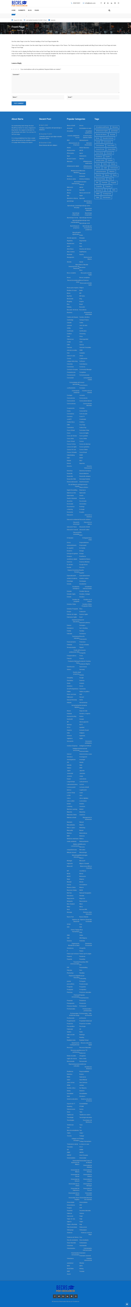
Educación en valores (88, 523)
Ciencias (69, 347)
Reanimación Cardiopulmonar (74, 1044)
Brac (68, 304)
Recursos (70, 1047)
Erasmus (69, 562)
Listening (69, 806)
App (68, 195)
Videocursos (83, 1227)
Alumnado (82, 173)
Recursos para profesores (75, 1051)
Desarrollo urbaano (85, 476)
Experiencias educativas (75, 620)
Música (81, 887)
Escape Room (83, 564)
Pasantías (82, 959)
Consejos (82, 388)
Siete (68, 1096)
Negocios (82, 898)
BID (80, 293)
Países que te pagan (85, 953)
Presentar (70, 1000)
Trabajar (81, 1136)
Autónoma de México (88, 258)
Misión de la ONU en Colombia (86, 867)
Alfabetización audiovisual (87, 162)
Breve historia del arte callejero (48, 145)
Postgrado (70, 989)
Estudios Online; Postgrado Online (87, 605)
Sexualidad (70, 1093)
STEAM (81, 1106)
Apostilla (81, 190)
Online (81, 935)
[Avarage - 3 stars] (15, 69)
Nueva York (70, 917)
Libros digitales (83, 798)
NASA (81, 890)
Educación (70, 515)
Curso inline (70, 438)
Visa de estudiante (72, 1240)
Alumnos (69, 176)
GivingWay (70, 678)
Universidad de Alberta (75, 1171)
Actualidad (70, 131)
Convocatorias (71, 403)
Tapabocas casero (84, 1114)
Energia (81, 551)
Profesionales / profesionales (87, 1009)
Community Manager (85, 369)
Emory (69, 542)
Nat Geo (69, 893)
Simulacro (82, 1096)
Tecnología (70, 1117)
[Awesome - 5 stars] (18, 69)
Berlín (81, 290)
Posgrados (82, 987)
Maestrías (82, 812)
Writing (81, 1268)
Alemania (69, 161)
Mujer (68, 879)
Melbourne (82, 844)
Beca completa (71, 273)
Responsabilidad (84, 1071)
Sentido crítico (71, 1088)
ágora (81, 153)
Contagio (69, 395)
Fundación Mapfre (84, 664)
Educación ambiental (73, 519)
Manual (81, 822)
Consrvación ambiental (75, 391)
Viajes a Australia (72, 1224)
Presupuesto (70, 1003)
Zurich (69, 1274)
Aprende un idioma (72, 198)
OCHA (68, 924)
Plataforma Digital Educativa (74, 976)
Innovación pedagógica (88, 742)
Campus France (84, 320)
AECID (81, 150)
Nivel (68, 909)
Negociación (70, 898)
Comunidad (70, 378)
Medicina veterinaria (73, 838)
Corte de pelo (83, 414)
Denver (69, 463)
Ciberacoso (70, 339)
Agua (68, 156)
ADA (68, 140)
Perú (80, 970)
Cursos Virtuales (72, 452)
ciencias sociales (72, 350)
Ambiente (82, 176)
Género (69, 669)
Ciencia (81, 344)
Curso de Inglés (84, 433)
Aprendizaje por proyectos (74, 227)
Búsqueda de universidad (88, 313)
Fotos (81, 655)
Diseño (81, 495)
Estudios (81, 597)
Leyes (81, 792)
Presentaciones (84, 998)
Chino (81, 336)
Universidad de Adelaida (87, 1166)
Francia (81, 658)
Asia (80, 246)
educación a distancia (88, 516)
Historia (81, 708)
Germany (82, 669)
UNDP (68, 1152)
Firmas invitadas (84, 644)
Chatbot (69, 333)
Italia (80, 765)
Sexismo (81, 1091)
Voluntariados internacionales (87, 1249)
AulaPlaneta (82, 252)
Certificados (83, 331)
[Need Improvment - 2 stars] (13, 69)
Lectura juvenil (71, 787)
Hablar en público (84, 691)
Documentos (71, 506)
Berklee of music (72, 290)
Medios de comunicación (75, 845)
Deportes (82, 463)
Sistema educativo (72, 1099)
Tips (80, 1130)
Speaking (69, 1106)
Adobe (69, 147)
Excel (80, 617)
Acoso (81, 125)
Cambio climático (84, 317)
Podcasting (82, 978)
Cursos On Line (71, 449)
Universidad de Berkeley (87, 1171)
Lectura (81, 784)
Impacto (69, 730)
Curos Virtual (71, 430)
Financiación (83, 639)
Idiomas (69, 724)
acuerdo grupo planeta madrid (87, 136)
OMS (68, 935)
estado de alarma (72, 578)
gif (80, 672)
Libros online (70, 801)
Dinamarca (82, 490)
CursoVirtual (83, 452)
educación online (84, 529)
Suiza (68, 1112)
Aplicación (70, 187)
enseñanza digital (72, 559)
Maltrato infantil (71, 817)
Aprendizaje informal (85, 217)
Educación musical (72, 529)
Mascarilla (70, 830)
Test (68, 1127)
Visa (80, 1237)
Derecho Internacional (88, 467)
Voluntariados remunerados (75, 1254)
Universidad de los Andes (74, 1184)
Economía (70, 512)
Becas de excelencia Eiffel (73, 281)
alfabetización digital (73, 166)
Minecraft (70, 866)
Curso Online (83, 438)
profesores (82, 1018)
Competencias (71, 372)
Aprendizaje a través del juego (73, 206)
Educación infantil (84, 527)
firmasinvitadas (71, 647)
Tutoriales (70, 1147)
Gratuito (81, 683)
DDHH (81, 458)
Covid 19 (81, 416)
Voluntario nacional (85, 1255)
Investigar (82, 759)
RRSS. (68, 1077)
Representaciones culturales (74, 1065)
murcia (69, 884)
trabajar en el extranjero (75, 1139)
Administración (83, 140)
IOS (68, 762)
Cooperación (71, 408)
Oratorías (82, 941)
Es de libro (70, 564)
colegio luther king (72, 361)
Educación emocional (76, 523)
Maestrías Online (72, 815)
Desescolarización (72, 482)
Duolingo (81, 506)
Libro (80, 795)
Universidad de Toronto (87, 1189)
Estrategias (82, 581)
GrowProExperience (72, 689)
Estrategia (70, 581)
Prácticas (69, 992)
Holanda (69, 713)
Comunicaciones (84, 375)
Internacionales (83, 751)
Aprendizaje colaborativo (75, 214)
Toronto (69, 1136)
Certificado (70, 331)
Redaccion (82, 1053)
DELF (80, 460)
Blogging (69, 301)
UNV (80, 1205)
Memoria (82, 847)
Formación (82, 650)
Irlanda (81, 762)
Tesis (81, 1125)
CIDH (68, 344)
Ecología (81, 509)
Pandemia (82, 956)
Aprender (82, 198)
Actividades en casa (85, 128)
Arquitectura (70, 243)
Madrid (81, 809)
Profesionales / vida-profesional (85, 1014)
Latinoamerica (83, 781)
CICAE (69, 342)
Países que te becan (73, 953)
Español (81, 573)
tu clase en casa (84, 1144)
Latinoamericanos (72, 784)
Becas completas (84, 277)
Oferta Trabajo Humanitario (75, 930)
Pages (37, 10)
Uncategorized (107, 193)
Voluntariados (71, 1248)
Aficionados (70, 153)
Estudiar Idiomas (84, 591)
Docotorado (82, 501)
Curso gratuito (83, 436)
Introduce (70, 757)
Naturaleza (70, 895)
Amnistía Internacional (75, 182)
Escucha (81, 567)
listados (81, 803)
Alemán (81, 158)
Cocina (69, 358)
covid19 (69, 419)
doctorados (82, 504)
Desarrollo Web (71, 479)
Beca (80, 270)
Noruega (69, 912)
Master (81, 830)
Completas (82, 372)
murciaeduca (83, 884)
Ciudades (82, 353)
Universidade (70, 1202)
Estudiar (69, 591)
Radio (81, 1032)
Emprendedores (84, 542)
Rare (68, 1037)
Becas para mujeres (73, 287)
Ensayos (69, 556)
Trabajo (81, 1138)
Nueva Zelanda (83, 917)
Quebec (69, 1032)
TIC (80, 1127)
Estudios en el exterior (88, 600)
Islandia (69, 765)
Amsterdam (82, 182)
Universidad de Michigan (87, 1184)
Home (13, 10)
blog (80, 299)
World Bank (70, 1268)
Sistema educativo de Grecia (86, 1100)
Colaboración (83, 358)
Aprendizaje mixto (84, 220)
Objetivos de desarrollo (75, 920)
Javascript (70, 773)
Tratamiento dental (72, 1144)
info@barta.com (90, 3)
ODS (68, 927)
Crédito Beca (71, 422)
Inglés (81, 738)
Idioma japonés (83, 722)
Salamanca (82, 1077)
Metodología (83, 852)
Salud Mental (83, 1080)
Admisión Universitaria (88, 144)
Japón (69, 770)
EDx (80, 532)
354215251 (76, 3)
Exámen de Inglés (72, 614)
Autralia (69, 262)
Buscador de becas (72, 310)
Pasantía (69, 959)
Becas (69, 277)
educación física (72, 527)
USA (80, 1208)
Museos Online (71, 887)
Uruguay (69, 1208)
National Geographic (85, 893)
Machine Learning (72, 809)
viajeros (69, 1221)
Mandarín (69, 822)
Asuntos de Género (85, 249)
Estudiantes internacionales (87, 587)
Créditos (81, 422)
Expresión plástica (84, 622)
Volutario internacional (88, 1259)
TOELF (81, 1133)
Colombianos (83, 364)
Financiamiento (71, 642)
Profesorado (70, 1018)
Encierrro (69, 551)
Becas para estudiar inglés (86, 284)
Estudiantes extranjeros (75, 587)
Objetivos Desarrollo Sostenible (86, 920)
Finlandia (69, 644)
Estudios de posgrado (75, 600)
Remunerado (83, 1061)
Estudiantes (82, 584)
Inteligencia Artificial (85, 746)
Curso (68, 433)
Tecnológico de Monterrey (87, 1121)
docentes (69, 501)
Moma (81, 873)
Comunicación (71, 375)
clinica (81, 356)
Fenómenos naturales (75, 637)
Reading (81, 1037)
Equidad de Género (84, 559)
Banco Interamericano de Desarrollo (74, 266)
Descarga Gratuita (84, 479)
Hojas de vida (83, 711)
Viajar (81, 1216)
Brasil (81, 304)
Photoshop (70, 973)
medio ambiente (71, 841)
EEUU (80, 535)
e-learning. (70, 509)
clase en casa (71, 356)
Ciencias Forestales (85, 347)
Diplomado (82, 493)
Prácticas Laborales (85, 992)
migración (70, 863)
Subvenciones (71, 1109)
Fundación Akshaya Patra (73, 662)
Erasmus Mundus (84, 562)
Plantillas (82, 973)
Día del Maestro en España (73, 485)
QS (80, 1029)
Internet (69, 754)
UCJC (81, 1147)
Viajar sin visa (71, 1219)
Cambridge (70, 320)
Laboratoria (82, 779)
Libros (69, 798)
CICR (80, 342)
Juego (81, 776)
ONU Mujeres (83, 938)
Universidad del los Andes (73, 1194)
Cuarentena (70, 427)
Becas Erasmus (84, 280)
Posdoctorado (83, 984)
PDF (68, 967)
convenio (82, 395)
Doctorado (70, 504)
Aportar (69, 190)
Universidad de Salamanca (75, 1189)
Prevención (82, 1003)
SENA (68, 1085)
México (81, 858)
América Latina (71, 179)
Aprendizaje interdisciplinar (75, 221)
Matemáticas (83, 833)
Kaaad (69, 779)
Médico (81, 838)
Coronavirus (70, 414)
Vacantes (70, 1210)
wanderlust (70, 1263)
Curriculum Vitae (84, 430)
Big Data (69, 296)
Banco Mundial (83, 264)
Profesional (82, 1006)
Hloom (69, 711)
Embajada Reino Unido (87, 539)
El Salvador (70, 538)
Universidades (83, 1202)
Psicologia (82, 1026)
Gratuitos (69, 686)
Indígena (81, 733)
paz (80, 965)
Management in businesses (87, 818)
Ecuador (81, 512)
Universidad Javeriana (88, 1194)
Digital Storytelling (72, 490)
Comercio (82, 367)
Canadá (69, 322)
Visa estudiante (83, 1240)
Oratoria (69, 941)
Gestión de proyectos (76, 673)
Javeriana (82, 773)
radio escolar (71, 1034)
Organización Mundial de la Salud (73, 944)
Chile (68, 336)
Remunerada (70, 1061)
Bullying (69, 307)
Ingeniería (82, 735)
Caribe (81, 322)
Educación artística (85, 519)
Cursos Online (83, 449)
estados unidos (83, 578)
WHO (68, 1266)
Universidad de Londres (87, 1180)
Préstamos (82, 1000)
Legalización (83, 790)
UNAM (81, 1149)
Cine (68, 353)
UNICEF (69, 1155)
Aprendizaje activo (84, 205)
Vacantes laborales (85, 1210)
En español (70, 548)
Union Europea (83, 1155)
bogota (81, 301)
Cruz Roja (82, 425)
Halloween (70, 697)
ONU (68, 938)
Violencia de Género (73, 1237)
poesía (69, 981)
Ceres (81, 328)
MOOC (69, 876)
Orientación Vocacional (88, 944)
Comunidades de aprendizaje (74, 383)
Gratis (68, 683)
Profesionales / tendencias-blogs (74, 1014)
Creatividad (82, 419)
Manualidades (71, 825)
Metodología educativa (75, 856)
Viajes (81, 1221)
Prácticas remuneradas (75, 996)
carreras (69, 325)
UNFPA (81, 1152)
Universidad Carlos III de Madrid (85, 1161)
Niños (81, 907)
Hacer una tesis (71, 694)
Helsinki (69, 702)
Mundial (69, 882)
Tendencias (70, 1125)
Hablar (69, 691)
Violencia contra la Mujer (86, 1233)
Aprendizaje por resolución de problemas (87, 227)
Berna (68, 293)
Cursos (81, 441)
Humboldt (70, 719)
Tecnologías (70, 1120)
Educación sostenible (76, 533)
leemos (69, 790)
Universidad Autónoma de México (75, 1162)
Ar (80, 232)
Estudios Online (71, 604)
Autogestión (70, 257)
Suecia (81, 1109)
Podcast (81, 976)
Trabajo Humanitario (85, 1141)
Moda (68, 873)
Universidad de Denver (75, 1175)
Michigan (69, 861)
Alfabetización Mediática (75, 171)
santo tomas (71, 1082)
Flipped (81, 647)
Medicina (82, 836)
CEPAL (69, 328)
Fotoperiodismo (71, 655)
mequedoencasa (72, 849)
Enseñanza (82, 556)
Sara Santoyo (83, 1082)
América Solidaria (84, 179)
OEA (80, 927)
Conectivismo (83, 385)
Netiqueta (70, 901)
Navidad (81, 895)
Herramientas (83, 702)
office (81, 930)
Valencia (69, 1213)
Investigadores (71, 759)
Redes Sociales (71, 1056)
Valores (81, 1213)
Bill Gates (82, 296)
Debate (69, 460)
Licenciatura (83, 801)
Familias (81, 631)
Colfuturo (82, 361)
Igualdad (81, 727)
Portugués (82, 981)
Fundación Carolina (85, 661)
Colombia (70, 364)
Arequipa (82, 238)
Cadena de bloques (72, 317)
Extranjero (82, 625)
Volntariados (83, 1243)
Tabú (80, 1112)
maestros (82, 815)
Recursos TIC (83, 1050)
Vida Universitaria (72, 1227)
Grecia (81, 686)
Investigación (83, 757)
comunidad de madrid (88, 378)
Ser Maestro (83, 1088)
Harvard (81, 697)
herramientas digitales (75, 706)
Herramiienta (83, 705)
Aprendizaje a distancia (88, 202)
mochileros (82, 871)
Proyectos (70, 1023)
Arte (80, 243)
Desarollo (69, 473)
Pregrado (82, 995)
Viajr (80, 1224)
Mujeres (81, 879)
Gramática (70, 680)
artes (68, 246)
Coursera (69, 416)
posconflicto (70, 984)
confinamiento (71, 388)
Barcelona (82, 267)
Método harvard (71, 852)
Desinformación (84, 482)
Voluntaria (70, 1245)
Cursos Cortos (71, 444)
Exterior (69, 625)
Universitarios (71, 1205)
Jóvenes (69, 776)
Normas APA (83, 909)
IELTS (81, 724)
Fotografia (82, 653)
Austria (81, 254)
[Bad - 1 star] (12, 69)
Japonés (81, 770)
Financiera (82, 642)
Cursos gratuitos (84, 447)
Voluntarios (70, 1258)
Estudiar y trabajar (84, 594)
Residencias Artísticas (88, 1067)
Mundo (81, 882)
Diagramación (83, 484)
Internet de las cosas (85, 754)
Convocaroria (83, 398)
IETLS (68, 727)
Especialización (71, 575)
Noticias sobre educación (87, 913)
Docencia (82, 498)
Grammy (81, 680)
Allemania (82, 171)
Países (81, 951)
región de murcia (72, 1058)
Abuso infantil (71, 125)
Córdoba (81, 408)
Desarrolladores (84, 473)
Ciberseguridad (83, 339)
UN (68, 1149)
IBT (68, 722)
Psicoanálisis (71, 1026)
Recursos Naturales (85, 1047)
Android (81, 184)
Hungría (81, 719)
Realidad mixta (71, 1040)
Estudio (69, 597)
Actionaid (69, 128)
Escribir (69, 567)
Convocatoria (71, 401)
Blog (30, 10)
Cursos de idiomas (84, 444)
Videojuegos (83, 1230)
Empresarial (82, 545)
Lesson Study (71, 792)
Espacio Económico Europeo (73, 571)
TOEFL (69, 1133)
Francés (69, 658)
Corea (68, 411)
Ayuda (81, 262)
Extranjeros (70, 628)
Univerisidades (71, 1158)
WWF (68, 1271)
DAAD (81, 455)
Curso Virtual (71, 441)
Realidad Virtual (83, 1040)
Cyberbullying (71, 455)
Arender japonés (72, 238)
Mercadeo (82, 849)
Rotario (81, 1074)
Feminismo (82, 633)
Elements (21, 10)
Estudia (69, 584)
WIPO (81, 1266)
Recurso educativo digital (86, 1044)
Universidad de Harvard (75, 1180)
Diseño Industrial (72, 498)
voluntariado (83, 1245)
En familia (82, 548)
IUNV (80, 768)
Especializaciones (84, 575)
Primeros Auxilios (72, 1006)
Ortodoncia (70, 948)
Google (81, 678)
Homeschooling (71, 716)
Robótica (69, 1074)
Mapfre (81, 825)
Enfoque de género (72, 553)
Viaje (80, 1219)
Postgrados (82, 989)
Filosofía (81, 636)
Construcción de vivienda (87, 391)
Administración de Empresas (74, 144)
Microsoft (82, 861)
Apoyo (69, 193)
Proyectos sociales (85, 1023)
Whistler (81, 1263)
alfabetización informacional (88, 167)
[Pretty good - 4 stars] (17, 69)
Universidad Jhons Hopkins (74, 1198)
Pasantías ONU (83, 962)
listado (69, 803)
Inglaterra (69, 738)
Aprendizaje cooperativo (88, 214)
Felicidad (69, 633)
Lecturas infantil (84, 787)
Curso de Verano (72, 436)
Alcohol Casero (71, 158)
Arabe (81, 235)
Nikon (81, 904)
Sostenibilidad (83, 1103)
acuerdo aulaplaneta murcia (73, 136)
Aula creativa (71, 252)
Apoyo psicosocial (84, 193)
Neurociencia (83, 901)
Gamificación (71, 667)
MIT (68, 871)
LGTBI (68, 795)
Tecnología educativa (85, 1117)
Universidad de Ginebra (87, 1175)
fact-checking (83, 628)
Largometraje (71, 781)
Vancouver (70, 1216)
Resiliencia (70, 1071)
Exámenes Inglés (72, 617)
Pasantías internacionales (74, 963)
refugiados (82, 1056)
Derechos (70, 471)
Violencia (69, 1232)
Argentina (70, 241)
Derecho (69, 466)
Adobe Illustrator (84, 147)
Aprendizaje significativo (75, 233)
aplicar (81, 187)
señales (81, 1085)
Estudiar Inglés (71, 594)
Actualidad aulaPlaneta (88, 132)
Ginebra (81, 675)
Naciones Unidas (72, 890)
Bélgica (81, 287)
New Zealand (71, 904)
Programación (71, 1021)
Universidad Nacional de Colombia (86, 1198)
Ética (80, 609)
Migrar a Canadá (84, 863)
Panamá (69, 956)
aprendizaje (70, 201)
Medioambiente (83, 841)
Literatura (82, 806)
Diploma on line (71, 493)
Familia (69, 631)
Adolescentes (71, 150)
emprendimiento (71, 545)
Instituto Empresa (72, 746)
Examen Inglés (83, 614)
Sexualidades (83, 1093)
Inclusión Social (84, 730)
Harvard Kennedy (72, 700)
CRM (68, 425)
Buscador (82, 307)
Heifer (81, 700)
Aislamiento (82, 156)
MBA (68, 836)
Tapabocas (70, 1114)
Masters (69, 833)
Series (69, 1091)
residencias (82, 1064)
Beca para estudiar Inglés (86, 274)
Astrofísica (70, 249)
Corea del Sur (83, 411)
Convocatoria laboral (85, 401)
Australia (69, 254)
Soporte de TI (71, 1103)
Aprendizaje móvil (84, 223)
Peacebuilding (83, 967)
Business (69, 312)
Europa (69, 611)
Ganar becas (83, 667)
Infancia (69, 735)
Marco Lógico (71, 827)
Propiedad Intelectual (85, 1021)
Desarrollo (70, 476)
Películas (69, 970)
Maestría (69, 812)
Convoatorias (71, 398)
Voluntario (82, 1253)
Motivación (82, 876)
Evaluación (82, 611)
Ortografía (82, 948)
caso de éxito (83, 325)
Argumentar (82, 241)
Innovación (70, 741)
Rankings (82, 1034)
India (68, 733)
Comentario (70, 367)
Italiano (69, 768)
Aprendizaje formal (72, 217)
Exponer (81, 620)
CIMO (81, 350)
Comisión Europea (72, 369)
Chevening (82, 333)
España (81, 570)
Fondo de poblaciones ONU (74, 651)
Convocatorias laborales (87, 404)
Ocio (80, 924)
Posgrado (70, 987)
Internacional (83, 748)
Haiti (80, 694)
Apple (81, 195)
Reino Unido (82, 1058)
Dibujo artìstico (83, 487)
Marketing (82, 827)
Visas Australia (71, 1243)
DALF (68, 458)
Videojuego (70, 1230)
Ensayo (81, 553)
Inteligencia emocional (76, 749)
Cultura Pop (82, 427)
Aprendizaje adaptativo (88, 209)
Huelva (81, 716)
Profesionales (71, 1009)
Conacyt (81, 382)
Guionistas (82, 689)
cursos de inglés (72, 447)
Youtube (81, 1271)
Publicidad (70, 1029)
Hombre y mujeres (84, 713)
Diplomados (70, 495)
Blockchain (70, 299)
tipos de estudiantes (73, 1130)
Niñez (68, 907)
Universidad (82, 1158)
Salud (68, 1080)
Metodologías (83, 855)
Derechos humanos (85, 471)
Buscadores (82, 310)
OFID (80, 932)
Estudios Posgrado (72, 609)
